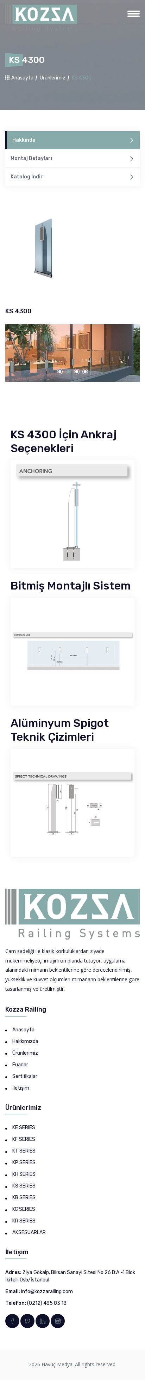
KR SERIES (24, 1221)
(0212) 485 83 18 (47, 1303)
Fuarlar (20, 1065)
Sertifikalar (24, 1076)
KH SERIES (24, 1174)
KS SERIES (24, 1186)
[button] (60, 371)
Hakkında (24, 140)
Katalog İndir (27, 177)
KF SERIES (23, 1139)
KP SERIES (24, 1163)
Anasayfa (21, 78)
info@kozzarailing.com (47, 1292)
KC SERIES (23, 1209)
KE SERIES (23, 1128)
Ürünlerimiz (52, 78)
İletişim (20, 1088)
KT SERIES (24, 1151)
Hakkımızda (25, 1041)
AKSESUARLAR (29, 1233)
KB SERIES (24, 1198)
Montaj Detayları (31, 158)
